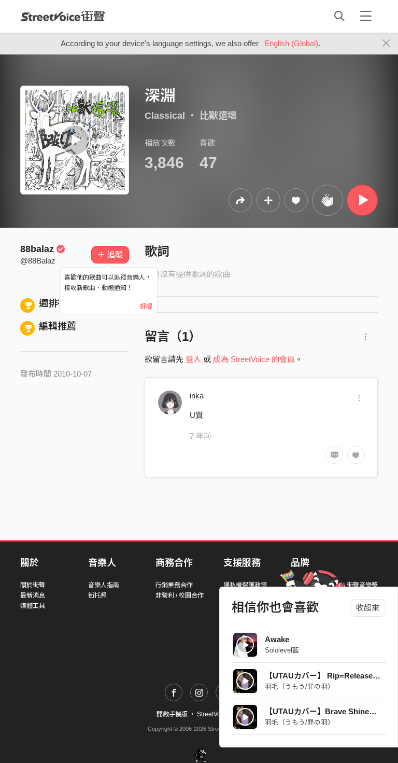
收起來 (367, 607)
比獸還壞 (218, 115)
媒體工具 (32, 605)
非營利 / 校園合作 (179, 595)
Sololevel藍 (282, 650)
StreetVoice (63, 16)
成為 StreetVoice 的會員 (254, 359)
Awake (277, 639)
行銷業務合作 (174, 585)
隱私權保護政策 (245, 585)
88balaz (37, 249)
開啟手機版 (172, 714)
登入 (193, 359)
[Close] (386, 43)
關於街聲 (32, 585)
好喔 (146, 306)
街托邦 (97, 595)
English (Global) (291, 43)
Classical (165, 115)
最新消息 (32, 595)
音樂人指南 (103, 585)
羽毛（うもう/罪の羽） (299, 686)
